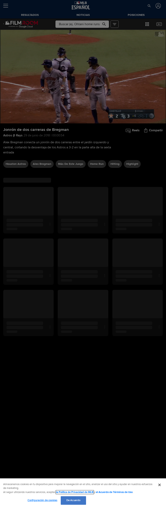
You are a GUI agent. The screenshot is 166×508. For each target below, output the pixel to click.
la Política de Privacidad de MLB (75, 492)
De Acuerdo (73, 500)
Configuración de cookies (42, 500)
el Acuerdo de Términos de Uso (114, 492)
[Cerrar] (159, 484)
